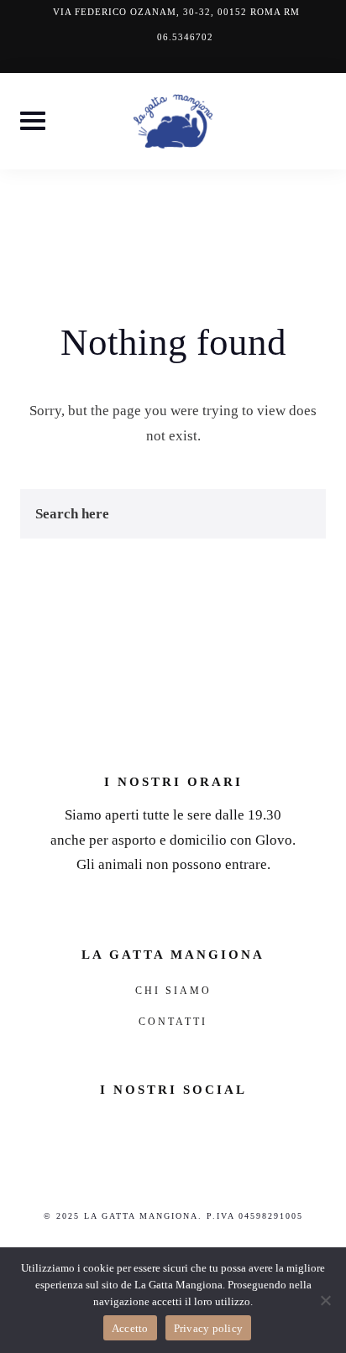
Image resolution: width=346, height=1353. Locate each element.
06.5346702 (185, 37)
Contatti (173, 1022)
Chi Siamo (173, 991)
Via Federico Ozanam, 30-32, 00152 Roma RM (176, 12)
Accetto (130, 1328)
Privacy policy (209, 1328)
